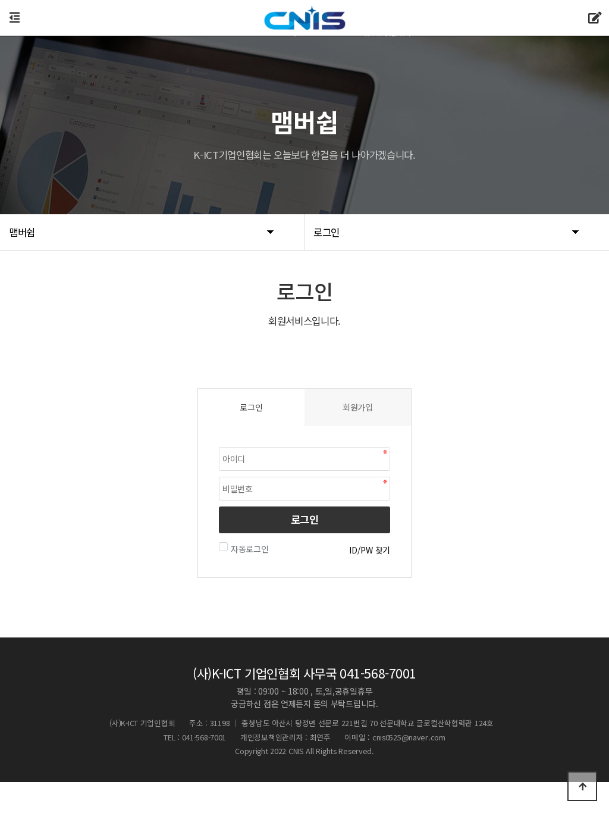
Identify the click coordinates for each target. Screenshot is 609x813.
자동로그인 (250, 549)
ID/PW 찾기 (369, 550)
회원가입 (358, 407)
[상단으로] (582, 786)
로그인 (305, 519)
